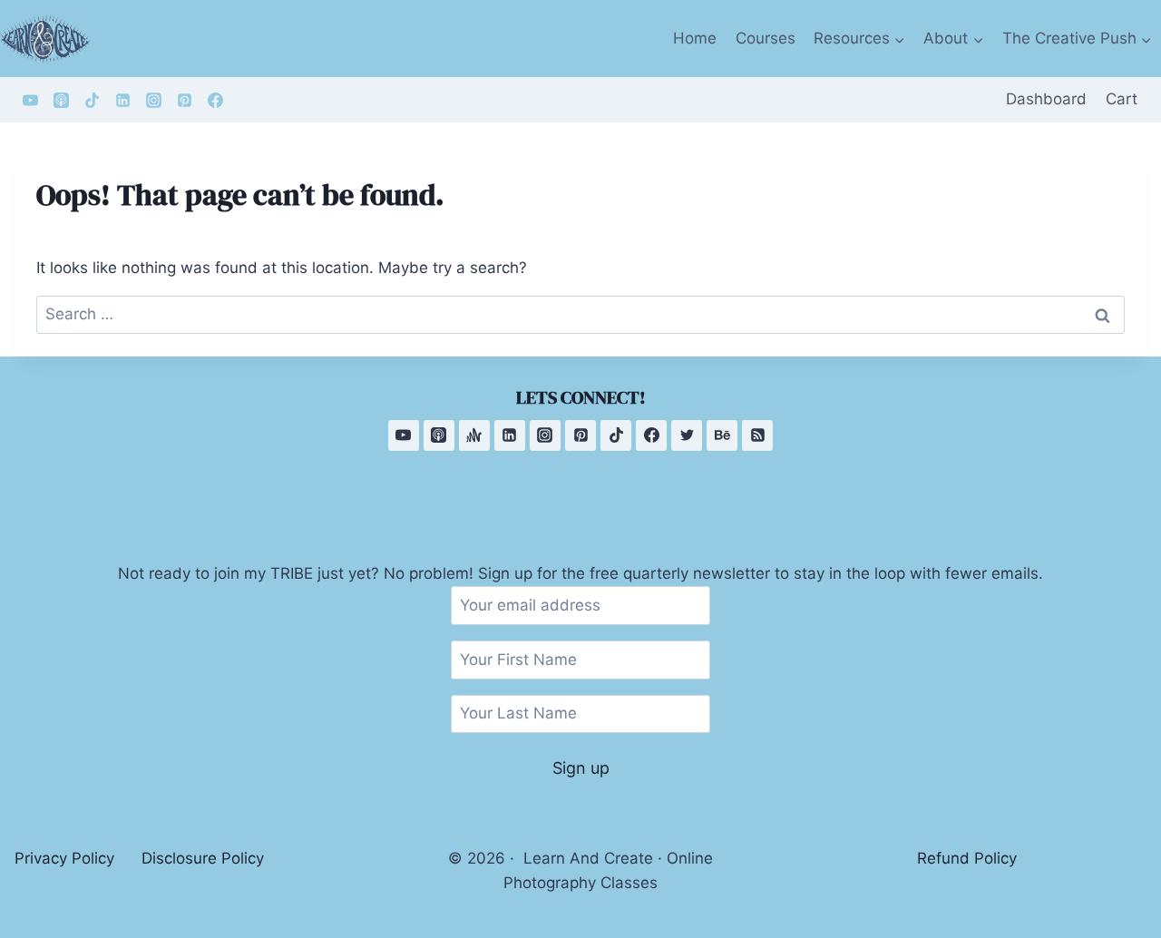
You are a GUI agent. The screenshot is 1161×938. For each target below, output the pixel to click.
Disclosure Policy (202, 858)
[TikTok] (91, 99)
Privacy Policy (64, 858)
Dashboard (1046, 99)
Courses (765, 38)
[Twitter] (686, 435)
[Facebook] (215, 99)
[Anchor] (474, 435)
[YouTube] (30, 99)
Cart (1121, 99)
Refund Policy (967, 858)
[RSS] (757, 435)
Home (695, 38)
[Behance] (722, 435)
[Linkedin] (122, 99)
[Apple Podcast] (60, 99)
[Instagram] (153, 99)
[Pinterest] (184, 99)
